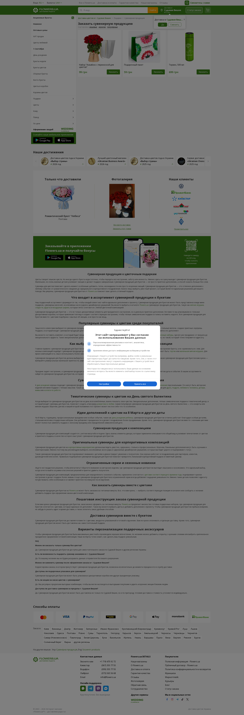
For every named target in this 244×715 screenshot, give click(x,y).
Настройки (104, 384)
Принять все (140, 384)
